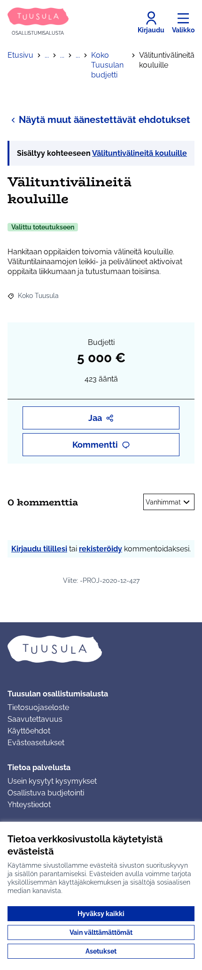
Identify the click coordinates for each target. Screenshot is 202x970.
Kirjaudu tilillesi (39, 548)
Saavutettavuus (35, 719)
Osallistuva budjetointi (46, 792)
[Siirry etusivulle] (101, 649)
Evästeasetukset (36, 742)
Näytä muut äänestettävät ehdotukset (104, 119)
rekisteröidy (100, 548)
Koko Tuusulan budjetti (107, 65)
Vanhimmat (163, 502)
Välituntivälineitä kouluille (139, 153)
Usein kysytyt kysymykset (52, 781)
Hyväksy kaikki (101, 913)
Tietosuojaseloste (38, 707)
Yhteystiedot (29, 804)
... (47, 55)
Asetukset (101, 951)
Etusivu (20, 55)
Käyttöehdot (29, 730)
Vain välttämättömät (101, 932)
